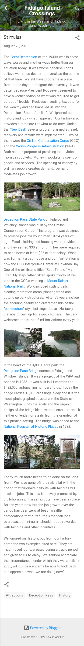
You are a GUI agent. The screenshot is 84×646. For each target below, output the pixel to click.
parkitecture (14, 309)
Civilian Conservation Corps (48, 141)
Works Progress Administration (40, 146)
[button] (77, 38)
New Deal (18, 129)
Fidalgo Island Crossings (42, 11)
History (64, 595)
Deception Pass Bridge (21, 371)
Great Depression (23, 57)
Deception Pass (41, 595)
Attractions (14, 595)
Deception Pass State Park (24, 219)
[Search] (77, 9)
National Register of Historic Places (31, 426)
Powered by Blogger (45, 628)
